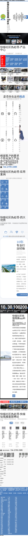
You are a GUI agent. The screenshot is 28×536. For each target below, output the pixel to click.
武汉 (2, 518)
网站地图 (2, 535)
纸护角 (24, 493)
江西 (2, 504)
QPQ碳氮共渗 (25, 59)
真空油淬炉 (4, 409)
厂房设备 (4, 402)
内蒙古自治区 (4, 500)
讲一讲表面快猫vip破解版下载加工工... (7, 435)
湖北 (2, 505)
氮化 (17, 74)
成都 (16, 529)
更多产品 (1, 484)
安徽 (9, 502)
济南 (9, 517)
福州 (16, 516)
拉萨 (16, 530)
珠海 (16, 520)
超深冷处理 (8, 64)
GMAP (22, 490)
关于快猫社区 (19, 17)
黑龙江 (2, 501)
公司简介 (5, 461)
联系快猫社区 (22, 17)
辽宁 (9, 500)
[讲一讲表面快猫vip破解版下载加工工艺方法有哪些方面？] (7, 428)
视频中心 (20, 17)
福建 (16, 502)
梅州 (9, 524)
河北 (9, 498)
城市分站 (3, 497)
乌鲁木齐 (10, 533)
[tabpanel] (14, 39)
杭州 (2, 516)
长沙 (9, 518)
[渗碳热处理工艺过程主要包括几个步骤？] (21, 428)
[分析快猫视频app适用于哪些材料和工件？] (14, 428)
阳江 (9, 525)
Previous (26, 436)
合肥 (9, 516)
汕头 (2, 521)
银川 (2, 533)
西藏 (16, 508)
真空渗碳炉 (11, 409)
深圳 (9, 520)
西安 (2, 532)
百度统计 (11, 490)
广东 (9, 497)
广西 (16, 505)
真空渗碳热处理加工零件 (8, 59)
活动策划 (19, 493)
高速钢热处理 (16, 59)
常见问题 (23, 423)
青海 (16, 509)
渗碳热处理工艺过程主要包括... (20, 435)
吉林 (16, 500)
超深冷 (10, 82)
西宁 (16, 532)
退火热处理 (20, 59)
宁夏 (2, 510)
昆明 (9, 530)
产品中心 (18, 17)
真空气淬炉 (17, 409)
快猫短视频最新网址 (21, 17)
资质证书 (14, 402)
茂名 (9, 522)
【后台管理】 (26, 489)
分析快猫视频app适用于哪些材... (14, 435)
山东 (9, 504)
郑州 (16, 517)
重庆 (9, 506)
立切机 (14, 493)
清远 (16, 525)
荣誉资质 (5, 469)
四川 (16, 506)
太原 (16, 512)
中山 (9, 526)
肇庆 (16, 522)
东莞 (2, 526)
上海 (9, 501)
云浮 (9, 528)
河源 (2, 525)
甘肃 (9, 509)
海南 (2, 506)
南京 (16, 514)
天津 (2, 498)
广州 (16, 518)
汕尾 (16, 524)
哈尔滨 (2, 514)
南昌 (2, 517)
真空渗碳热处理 (1, 474)
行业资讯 (18, 423)
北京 (16, 497)
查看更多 (20, 64)
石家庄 (9, 512)
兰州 (9, 532)
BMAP (17, 490)
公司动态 (12, 423)
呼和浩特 (3, 513)
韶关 (2, 520)
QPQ (24, 74)
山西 (16, 498)
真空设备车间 (24, 410)
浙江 (2, 502)
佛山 (9, 521)
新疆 (9, 510)
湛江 (2, 522)
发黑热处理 (12, 64)
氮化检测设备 (10, 74)
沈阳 (9, 513)
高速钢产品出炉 (17, 83)
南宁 (16, 528)
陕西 (2, 509)
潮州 (16, 526)
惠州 (2, 524)
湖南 (9, 505)
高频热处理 (12, 59)
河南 (16, 504)
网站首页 (13, 17)
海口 (2, 529)
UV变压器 (5, 493)
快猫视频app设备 (24, 83)
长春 (16, 513)
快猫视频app (15, 17)
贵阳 (2, 530)
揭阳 (2, 528)
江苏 (16, 501)
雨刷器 (10, 493)
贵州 (2, 508)
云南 (9, 508)
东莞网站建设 (11, 489)
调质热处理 (16, 64)
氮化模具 (3, 74)
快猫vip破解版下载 (16, 17)
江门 (16, 521)
